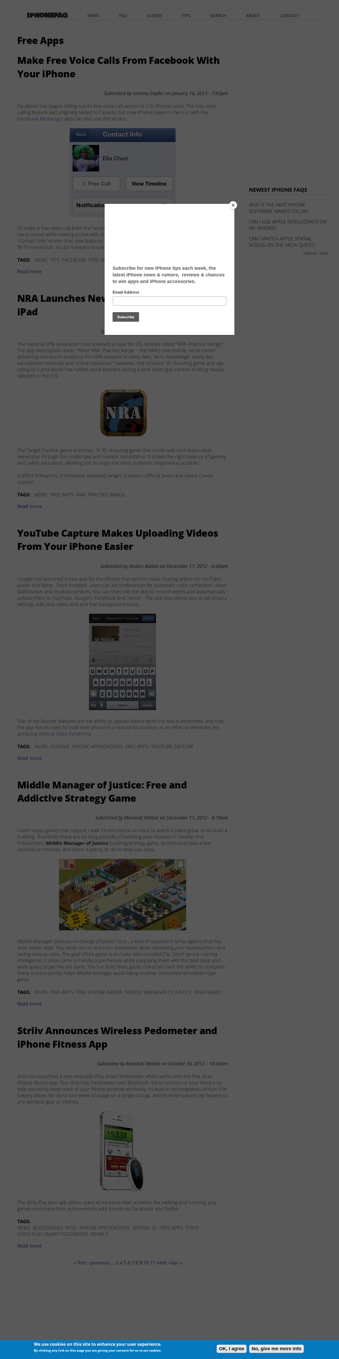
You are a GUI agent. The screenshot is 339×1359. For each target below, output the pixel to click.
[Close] (233, 205)
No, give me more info (276, 1348)
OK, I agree (231, 1348)
